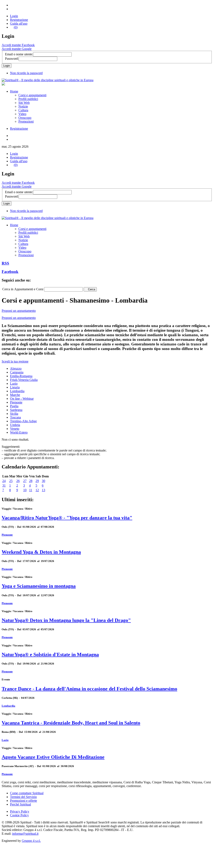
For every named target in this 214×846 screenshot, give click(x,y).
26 (18, 481)
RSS (5, 263)
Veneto (14, 428)
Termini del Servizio (23, 797)
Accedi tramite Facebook (18, 45)
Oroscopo (24, 117)
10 (25, 490)
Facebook (10, 271)
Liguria (15, 387)
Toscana (15, 417)
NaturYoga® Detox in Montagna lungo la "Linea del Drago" (66, 620)
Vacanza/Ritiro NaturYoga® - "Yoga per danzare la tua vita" (67, 517)
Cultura (23, 110)
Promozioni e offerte (23, 800)
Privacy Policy (19, 811)
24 (4, 481)
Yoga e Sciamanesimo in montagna (39, 586)
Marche (15, 395)
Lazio (14, 383)
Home (14, 91)
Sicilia (14, 413)
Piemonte (16, 402)
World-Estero (19, 432)
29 (37, 481)
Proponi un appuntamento (19, 310)
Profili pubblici (28, 99)
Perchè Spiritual (20, 804)
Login (14, 16)
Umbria (15, 425)
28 (30, 481)
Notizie (23, 106)
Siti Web (24, 102)
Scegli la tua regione (15, 361)
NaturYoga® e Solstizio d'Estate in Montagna (50, 654)
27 (25, 481)
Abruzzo (16, 368)
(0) (16, 27)
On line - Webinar (22, 398)
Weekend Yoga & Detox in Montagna (41, 552)
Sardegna (16, 410)
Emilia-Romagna (21, 376)
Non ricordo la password (26, 73)
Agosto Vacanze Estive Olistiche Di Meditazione (53, 757)
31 (4, 485)
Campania (16, 372)
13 (43, 490)
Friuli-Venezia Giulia (24, 380)
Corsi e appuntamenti (32, 95)
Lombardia (17, 391)
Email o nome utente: (19, 54)
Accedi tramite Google (17, 49)
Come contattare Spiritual (26, 793)
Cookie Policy (19, 815)
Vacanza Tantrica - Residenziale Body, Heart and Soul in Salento (71, 723)
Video (22, 114)
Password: (12, 58)
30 (43, 481)
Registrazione (19, 20)
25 (11, 481)
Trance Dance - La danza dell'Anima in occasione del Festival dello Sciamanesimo (89, 688)
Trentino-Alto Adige (23, 421)
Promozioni (26, 121)
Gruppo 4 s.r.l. (31, 840)
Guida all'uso (18, 23)
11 (30, 490)
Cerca (91, 289)
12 (37, 490)
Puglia (14, 406)
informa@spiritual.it (25, 833)
